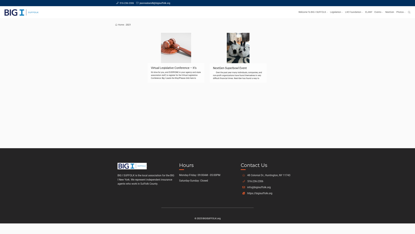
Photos (400, 12)
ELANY (368, 12)
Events (377, 12)
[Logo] (132, 165)
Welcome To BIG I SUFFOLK (312, 12)
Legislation (335, 12)
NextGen (389, 12)
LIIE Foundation (353, 12)
